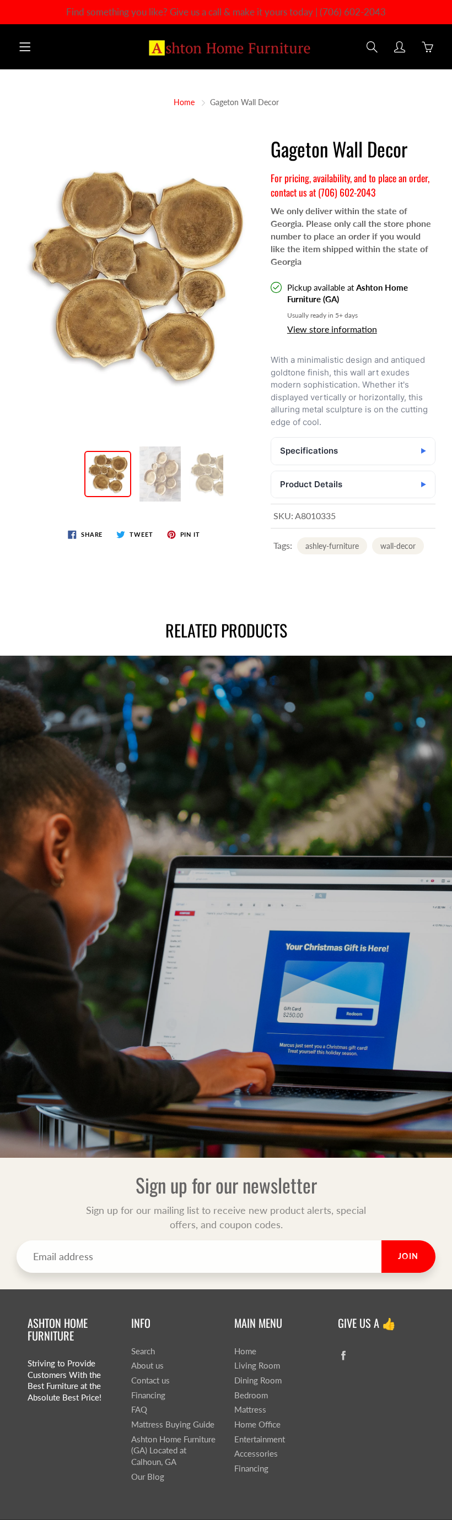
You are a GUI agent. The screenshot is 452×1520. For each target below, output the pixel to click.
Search (143, 1351)
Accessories (256, 1453)
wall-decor (398, 546)
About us (147, 1365)
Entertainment (259, 1439)
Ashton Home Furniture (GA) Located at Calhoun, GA (173, 1451)
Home (184, 102)
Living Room (257, 1365)
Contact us (150, 1380)
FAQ (139, 1409)
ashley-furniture (332, 546)
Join (408, 1256)
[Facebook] (343, 1355)
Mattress (250, 1409)
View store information (332, 329)
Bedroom (251, 1395)
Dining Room (258, 1380)
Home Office (257, 1424)
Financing (148, 1395)
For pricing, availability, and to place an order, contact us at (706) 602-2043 (350, 185)
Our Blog (147, 1476)
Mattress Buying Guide (172, 1424)
